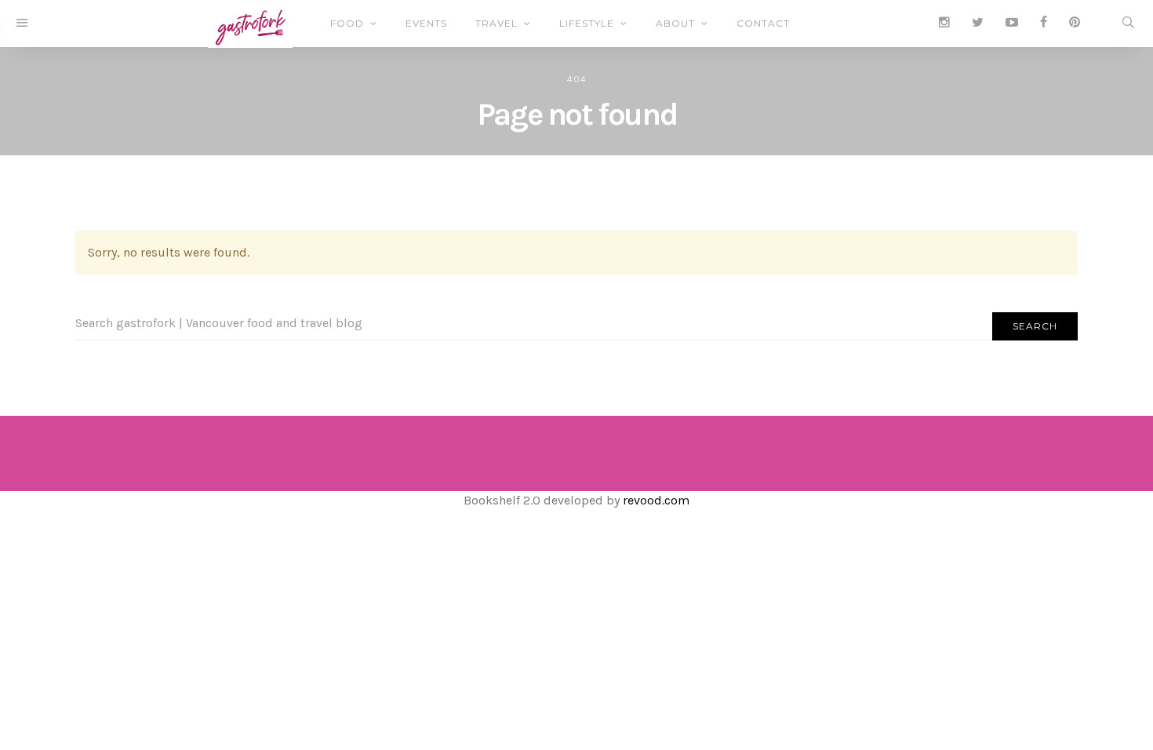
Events (426, 23)
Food (347, 23)
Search (1035, 326)
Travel (496, 23)
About (675, 23)
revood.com (656, 500)
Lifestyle (586, 23)
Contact (763, 23)
